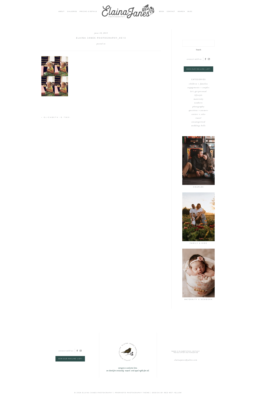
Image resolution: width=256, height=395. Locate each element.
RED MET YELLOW (173, 392)
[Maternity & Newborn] (198, 273)
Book (161, 11)
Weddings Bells (198, 125)
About (61, 11)
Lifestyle (198, 95)
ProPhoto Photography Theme (132, 392)
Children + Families (198, 83)
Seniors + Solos (198, 114)
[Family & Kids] (198, 216)
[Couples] (198, 160)
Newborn (198, 102)
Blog (190, 11)
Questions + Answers (198, 110)
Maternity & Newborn (198, 299)
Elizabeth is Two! (57, 117)
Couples (198, 187)
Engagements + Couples (198, 87)
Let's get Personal (198, 91)
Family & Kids (198, 243)
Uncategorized (198, 121)
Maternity (198, 99)
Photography (198, 106)
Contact (171, 11)
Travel (198, 118)
